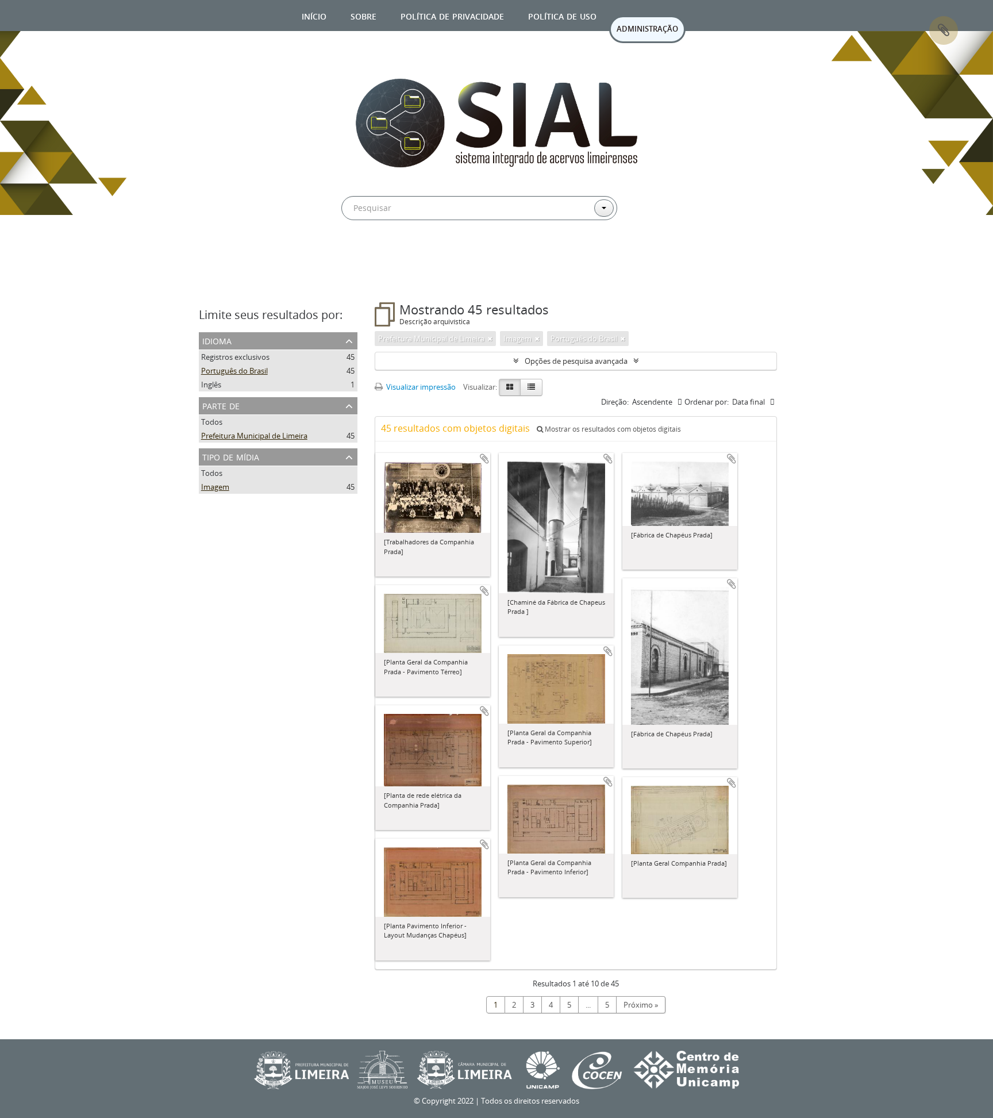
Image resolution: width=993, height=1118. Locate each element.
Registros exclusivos (235, 357)
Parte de (221, 405)
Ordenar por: (706, 402)
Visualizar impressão (420, 387)
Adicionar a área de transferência (484, 458)
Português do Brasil (234, 371)
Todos (211, 422)
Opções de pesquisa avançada (576, 361)
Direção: (615, 402)
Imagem (215, 487)
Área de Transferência (943, 30)
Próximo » (640, 1005)
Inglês (211, 384)
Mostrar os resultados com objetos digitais (612, 429)
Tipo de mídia (230, 456)
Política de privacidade (452, 15)
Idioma (217, 340)
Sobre (363, 15)
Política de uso (562, 15)
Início (314, 15)
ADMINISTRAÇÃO (647, 29)
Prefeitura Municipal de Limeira (254, 436)
